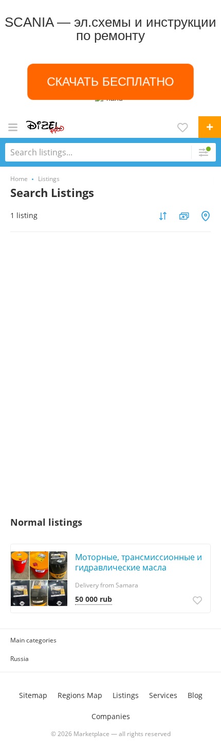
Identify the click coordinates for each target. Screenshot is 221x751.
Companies (110, 716)
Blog (195, 695)
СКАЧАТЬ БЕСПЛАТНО (110, 81)
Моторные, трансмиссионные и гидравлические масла (138, 562)
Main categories (33, 640)
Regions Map (80, 695)
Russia (19, 658)
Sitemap (33, 695)
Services (163, 695)
